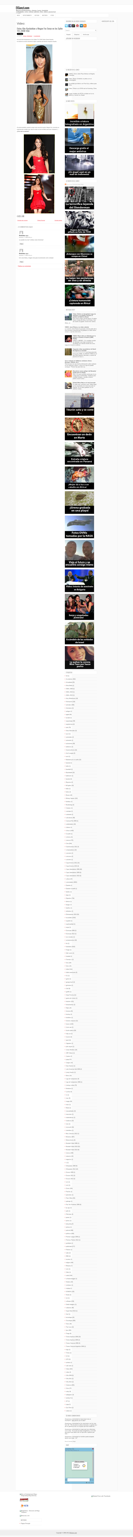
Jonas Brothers (70, 1050)
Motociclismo (70, 1140)
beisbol (68, 779)
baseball (68, 769)
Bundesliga (69, 805)
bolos (67, 792)
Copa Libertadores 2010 (72, 875)
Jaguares (68, 1043)
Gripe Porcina (70, 995)
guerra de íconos (70, 998)
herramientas (69, 1004)
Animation (69, 708)
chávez (68, 827)
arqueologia (69, 721)
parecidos (68, 1195)
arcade (68, 717)
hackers (68, 1001)
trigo (67, 1349)
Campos (68, 808)
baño (67, 766)
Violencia (68, 1385)
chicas (24, 36)
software (68, 1301)
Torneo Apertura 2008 (72, 1336)
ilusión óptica (69, 1030)
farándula (29, 36)
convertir (68, 859)
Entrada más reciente (22, 220)
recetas (68, 1259)
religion (68, 1262)
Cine (67, 843)
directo (68, 901)
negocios (68, 1159)
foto (67, 962)
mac (67, 1098)
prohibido (68, 1243)
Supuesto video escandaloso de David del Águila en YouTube (84, 349)
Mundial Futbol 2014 (71, 1149)
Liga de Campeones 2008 (73, 1082)
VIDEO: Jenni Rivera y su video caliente (77, 327)
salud (67, 1275)
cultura (68, 879)
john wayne (69, 1046)
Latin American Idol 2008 (73, 1069)
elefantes (68, 911)
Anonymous (68, 1419)
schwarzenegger (70, 1278)
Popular (68, 34)
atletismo (68, 746)
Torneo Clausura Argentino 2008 (75, 1346)
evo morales (69, 937)
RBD (67, 1256)
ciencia (68, 840)
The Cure (68, 1327)
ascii (67, 734)
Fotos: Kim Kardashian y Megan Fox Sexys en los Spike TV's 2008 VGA (40, 29)
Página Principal (41, 220)
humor (68, 1024)
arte (67, 727)
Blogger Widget (81, 184)
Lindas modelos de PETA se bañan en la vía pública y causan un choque (81, 94)
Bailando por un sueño (72, 759)
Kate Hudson (69, 1066)
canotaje (68, 811)
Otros (52, 15)
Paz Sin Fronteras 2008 (72, 1204)
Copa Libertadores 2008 (72, 869)
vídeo (67, 1372)
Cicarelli (68, 834)
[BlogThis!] (20, 216)
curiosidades (69, 882)
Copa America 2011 (71, 863)
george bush (69, 982)
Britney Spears (70, 798)
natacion (68, 1156)
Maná (67, 1108)
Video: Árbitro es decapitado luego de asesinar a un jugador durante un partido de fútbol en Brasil (84, 315)
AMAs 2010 (69, 692)
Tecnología (69, 1320)
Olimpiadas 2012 (70, 1169)
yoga (67, 1404)
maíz (67, 1104)
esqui (67, 927)
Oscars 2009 (69, 1172)
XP (67, 1401)
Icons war (68, 1027)
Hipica (68, 1008)
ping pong (68, 1224)
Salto (67, 1272)
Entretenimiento (27, 15)
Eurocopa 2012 (70, 933)
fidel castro (69, 953)
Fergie (68, 950)
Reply (21, 243)
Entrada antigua (58, 220)
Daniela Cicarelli (70, 888)
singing (68, 1288)
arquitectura (69, 724)
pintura (68, 1227)
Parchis (68, 1191)
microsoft (68, 1127)
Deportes (68, 898)
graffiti (68, 991)
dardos (68, 892)
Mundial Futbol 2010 (71, 1146)
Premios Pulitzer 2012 (72, 1240)
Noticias (37, 15)
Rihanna (68, 1266)
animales (68, 705)
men (67, 1124)
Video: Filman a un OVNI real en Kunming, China (82, 88)
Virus (67, 1388)
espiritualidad (69, 924)
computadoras (70, 850)
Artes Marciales (70, 730)
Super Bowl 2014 (71, 1311)
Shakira (68, 1282)
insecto (68, 1037)
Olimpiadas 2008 (70, 1166)
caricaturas (69, 817)
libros (67, 1075)
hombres (68, 1017)
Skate (67, 1295)
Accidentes (69, 679)
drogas (68, 904)
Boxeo (68, 795)
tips (67, 1330)
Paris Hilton (69, 1198)
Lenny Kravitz (70, 1072)
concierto (68, 853)
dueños (68, 908)
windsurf (68, 1398)
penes (67, 1217)
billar (67, 788)
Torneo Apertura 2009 (72, 1340)
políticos (68, 1233)
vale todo (68, 1365)
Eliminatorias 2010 (71, 914)
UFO (67, 1359)
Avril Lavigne (69, 753)
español (68, 921)
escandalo (69, 917)
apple (67, 714)
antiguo (68, 711)
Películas (68, 1214)
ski (67, 1298)
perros (68, 1220)
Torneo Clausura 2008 (72, 1343)
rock (67, 1269)
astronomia (69, 743)
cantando (68, 814)
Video (67, 1369)
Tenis (67, 1324)
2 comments (37, 36)
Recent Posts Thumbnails (72, 184)
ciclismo (68, 837)
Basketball (69, 772)
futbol (67, 969)
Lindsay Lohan (70, 1085)
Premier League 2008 (72, 1236)
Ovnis (67, 1188)
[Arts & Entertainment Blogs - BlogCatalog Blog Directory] (31, 1495)
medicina (68, 1120)
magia (67, 1101)
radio (67, 1253)
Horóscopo (86, 34)
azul (67, 756)
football (68, 956)
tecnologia (69, 1317)
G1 (67, 975)
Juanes (68, 1056)
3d (66, 676)
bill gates (68, 785)
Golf (67, 988)
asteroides (69, 737)
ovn (67, 1182)
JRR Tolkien (69, 1053)
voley (67, 1391)
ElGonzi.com (22, 7)
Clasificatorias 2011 (71, 846)
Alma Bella (69, 685)
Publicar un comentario (24, 266)
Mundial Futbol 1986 (71, 1143)
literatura (68, 1088)
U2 (67, 1356)
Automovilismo (70, 750)
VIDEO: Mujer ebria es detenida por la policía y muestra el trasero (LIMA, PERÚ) (84, 337)
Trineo (68, 1353)
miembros (69, 1130)
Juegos (68, 1062)
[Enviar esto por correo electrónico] (18, 216)
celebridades (69, 824)
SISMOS (68, 1291)
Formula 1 (69, 959)
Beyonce (68, 782)
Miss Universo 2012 (71, 1133)
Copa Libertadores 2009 (72, 872)
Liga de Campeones (71, 1079)
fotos (67, 966)
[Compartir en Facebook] (23, 216)
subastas (68, 1307)
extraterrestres (70, 940)
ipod (67, 1040)
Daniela (68, 885)
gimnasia (68, 985)
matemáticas (69, 1117)
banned (68, 763)
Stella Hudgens (70, 1304)
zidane (68, 1411)
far (66, 943)
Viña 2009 (69, 1375)
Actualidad (69, 682)
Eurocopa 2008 (70, 930)
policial (68, 1230)
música (68, 1153)
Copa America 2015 (71, 866)
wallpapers (69, 1394)
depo (67, 895)
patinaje (68, 1201)
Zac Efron (69, 1407)
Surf (67, 1314)
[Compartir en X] (21, 216)
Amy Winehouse (70, 698)
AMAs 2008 (69, 688)
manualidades (70, 1111)
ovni (67, 1185)
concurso (68, 856)
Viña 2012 (69, 1382)
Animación (69, 701)
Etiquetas (76, 34)
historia (68, 1011)
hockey (68, 1014)
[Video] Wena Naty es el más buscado (84, 382)
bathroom (68, 776)
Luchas (68, 1091)
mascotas (69, 1114)
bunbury (68, 801)
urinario (68, 1362)
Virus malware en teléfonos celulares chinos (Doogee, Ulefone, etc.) (78, 361)
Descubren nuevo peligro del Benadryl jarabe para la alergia (84, 371)
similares (68, 1285)
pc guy (68, 1207)
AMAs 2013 (69, 695)
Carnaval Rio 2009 (71, 821)
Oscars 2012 (69, 1175)
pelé (67, 1211)
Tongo (67, 1333)
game (67, 979)
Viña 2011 (69, 1378)
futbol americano (70, 972)
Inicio (18, 15)
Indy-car (68, 1033)
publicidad (69, 1246)
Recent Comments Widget (70, 1441)
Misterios (45, 15)
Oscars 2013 (69, 1178)
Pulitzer (68, 1249)
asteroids (68, 740)
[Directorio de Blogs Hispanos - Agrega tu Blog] (31, 1512)
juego (67, 1059)
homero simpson (70, 1021)
